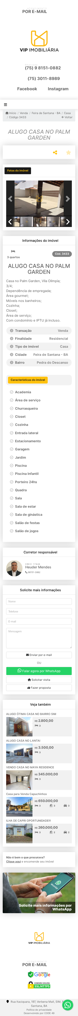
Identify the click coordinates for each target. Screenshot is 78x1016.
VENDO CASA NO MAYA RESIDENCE (30, 767)
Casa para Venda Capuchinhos (26, 794)
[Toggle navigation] (5, 104)
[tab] (18, 170)
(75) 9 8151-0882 (43, 67)
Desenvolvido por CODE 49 (39, 1013)
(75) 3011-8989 (44, 78)
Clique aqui (13, 861)
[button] (11, 198)
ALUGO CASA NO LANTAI (23, 740)
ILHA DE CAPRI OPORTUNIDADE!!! (28, 820)
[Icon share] (33, 953)
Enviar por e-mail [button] (40, 655)
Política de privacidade (39, 1009)
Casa (67, 113)
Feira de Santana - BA (46, 113)
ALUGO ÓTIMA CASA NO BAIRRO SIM (31, 714)
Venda (24, 113)
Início (12, 113)
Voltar (68, 117)
